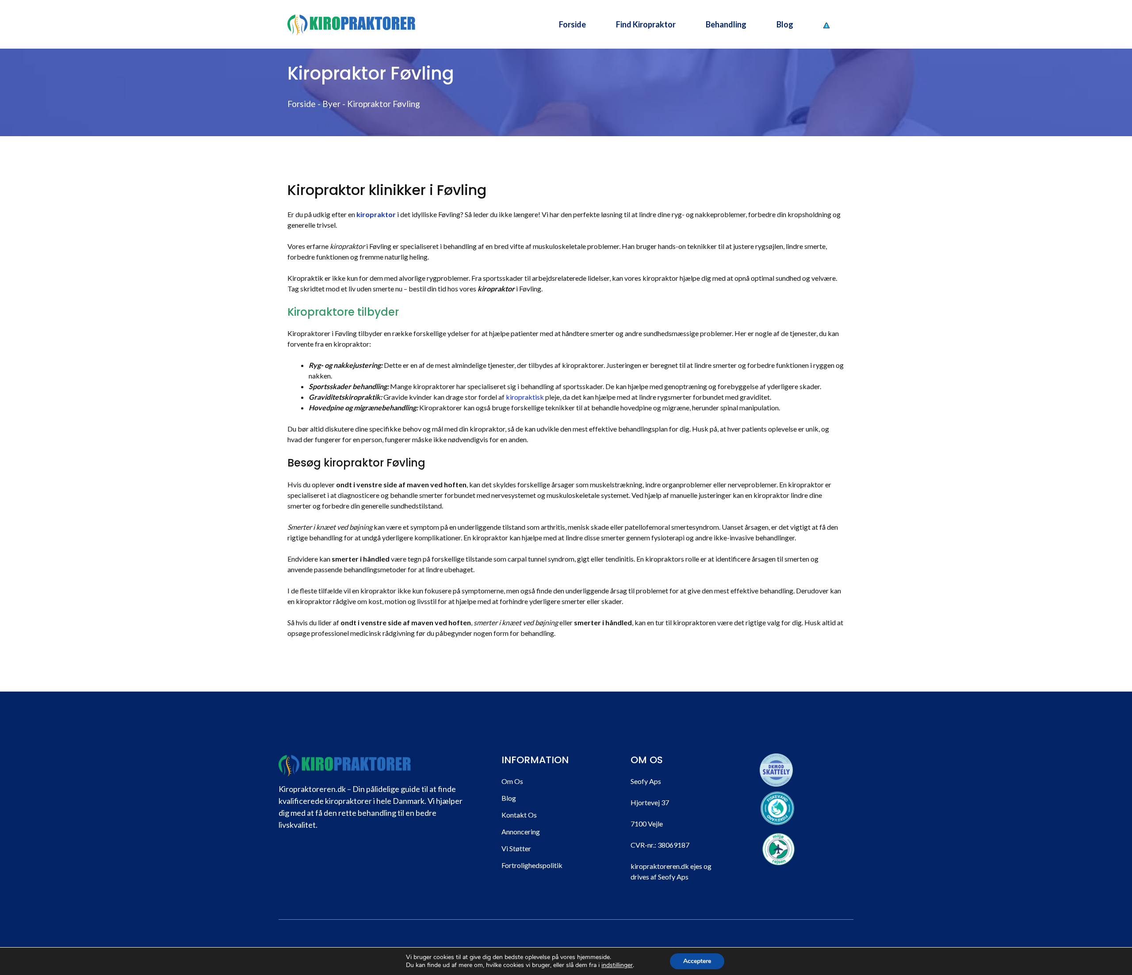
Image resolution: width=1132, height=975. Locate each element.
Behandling (726, 24)
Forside (572, 24)
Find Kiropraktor (646, 24)
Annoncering (520, 831)
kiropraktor (376, 214)
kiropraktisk (525, 397)
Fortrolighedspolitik (531, 865)
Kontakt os (519, 815)
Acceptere (697, 961)
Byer (331, 104)
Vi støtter (516, 848)
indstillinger (617, 965)
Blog (784, 24)
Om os (512, 781)
